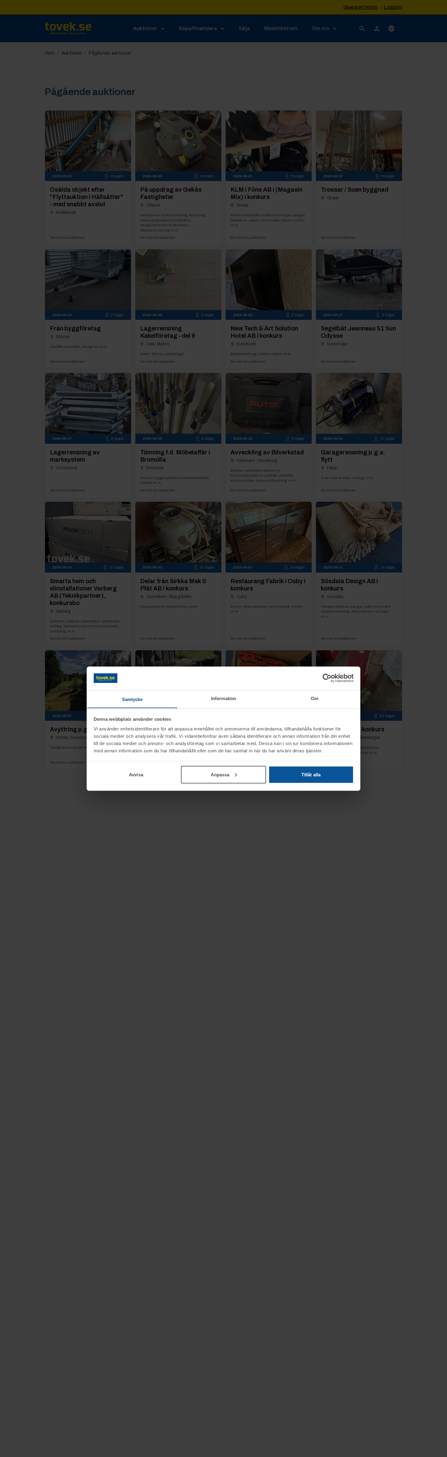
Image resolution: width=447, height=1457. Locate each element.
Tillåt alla (311, 774)
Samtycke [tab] (132, 699)
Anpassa (220, 774)
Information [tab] (223, 698)
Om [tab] (314, 698)
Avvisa (136, 774)
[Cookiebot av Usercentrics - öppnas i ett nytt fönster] (327, 677)
